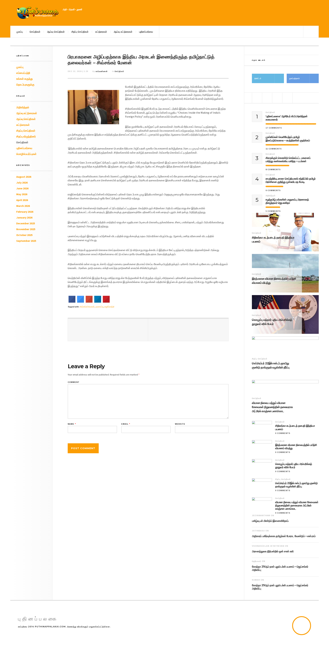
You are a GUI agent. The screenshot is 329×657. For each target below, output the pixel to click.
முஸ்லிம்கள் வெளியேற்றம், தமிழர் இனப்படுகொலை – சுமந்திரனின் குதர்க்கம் (288, 138)
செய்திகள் (35, 31)
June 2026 (22, 188)
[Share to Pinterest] (106, 301)
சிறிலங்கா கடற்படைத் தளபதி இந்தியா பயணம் (273, 239)
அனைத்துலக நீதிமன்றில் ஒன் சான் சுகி (273, 551)
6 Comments (273, 190)
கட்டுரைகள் (101, 31)
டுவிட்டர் (257, 78)
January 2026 (24, 217)
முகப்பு (19, 31)
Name (72, 424)
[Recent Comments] (287, 98)
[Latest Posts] (277, 98)
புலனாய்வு (99, 306)
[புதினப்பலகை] (37, 12)
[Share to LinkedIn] (97, 301)
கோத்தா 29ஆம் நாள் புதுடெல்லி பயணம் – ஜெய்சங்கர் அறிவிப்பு (280, 568)
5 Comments (273, 211)
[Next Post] (188, 330)
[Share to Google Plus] (89, 301)
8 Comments (273, 169)
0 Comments (282, 433)
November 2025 (25, 229)
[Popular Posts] (257, 98)
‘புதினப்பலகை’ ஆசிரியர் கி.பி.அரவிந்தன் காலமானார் (286, 118)
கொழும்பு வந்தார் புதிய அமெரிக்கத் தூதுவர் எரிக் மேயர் (272, 322)
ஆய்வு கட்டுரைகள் (123, 31)
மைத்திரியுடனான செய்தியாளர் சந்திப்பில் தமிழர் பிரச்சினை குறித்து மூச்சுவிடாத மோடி (290, 180)
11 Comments (274, 149)
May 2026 (21, 194)
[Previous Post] (108, 330)
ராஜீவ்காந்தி (109, 306)
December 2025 (25, 223)
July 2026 (22, 182)
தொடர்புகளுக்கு (25, 84)
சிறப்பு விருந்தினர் (26, 136)
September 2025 (26, 240)
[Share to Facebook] (72, 301)
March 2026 (23, 206)
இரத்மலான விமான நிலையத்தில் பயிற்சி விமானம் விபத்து (274, 280)
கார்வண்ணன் (102, 71)
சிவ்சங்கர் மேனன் (87, 306)
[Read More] (253, 246)
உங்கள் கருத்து (24, 78)
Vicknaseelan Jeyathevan (268, 546)
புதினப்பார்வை (146, 31)
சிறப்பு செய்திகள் (79, 31)
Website (180, 424)
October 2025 (24, 235)
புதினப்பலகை (38, 619)
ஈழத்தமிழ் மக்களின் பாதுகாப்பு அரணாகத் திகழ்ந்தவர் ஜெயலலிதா (287, 201)
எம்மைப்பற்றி (23, 73)
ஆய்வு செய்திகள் (56, 31)
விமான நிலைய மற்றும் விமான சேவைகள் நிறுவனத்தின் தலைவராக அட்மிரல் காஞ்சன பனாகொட (272, 407)
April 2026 (22, 200)
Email (125, 424)
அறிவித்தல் (22, 107)
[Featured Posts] (267, 98)
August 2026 (23, 176)
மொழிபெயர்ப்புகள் (26, 154)
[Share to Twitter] (80, 301)
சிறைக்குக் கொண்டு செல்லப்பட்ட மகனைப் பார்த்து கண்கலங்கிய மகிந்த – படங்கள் (288, 159)
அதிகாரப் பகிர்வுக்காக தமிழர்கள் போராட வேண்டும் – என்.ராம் (283, 536)
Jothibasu (258, 531)
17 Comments (274, 128)
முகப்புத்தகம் (294, 78)
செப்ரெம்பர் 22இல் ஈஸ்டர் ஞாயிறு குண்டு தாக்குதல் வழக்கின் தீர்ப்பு (270, 365)
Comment (73, 382)
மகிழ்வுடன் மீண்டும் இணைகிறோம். (270, 520)
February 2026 (24, 211)
